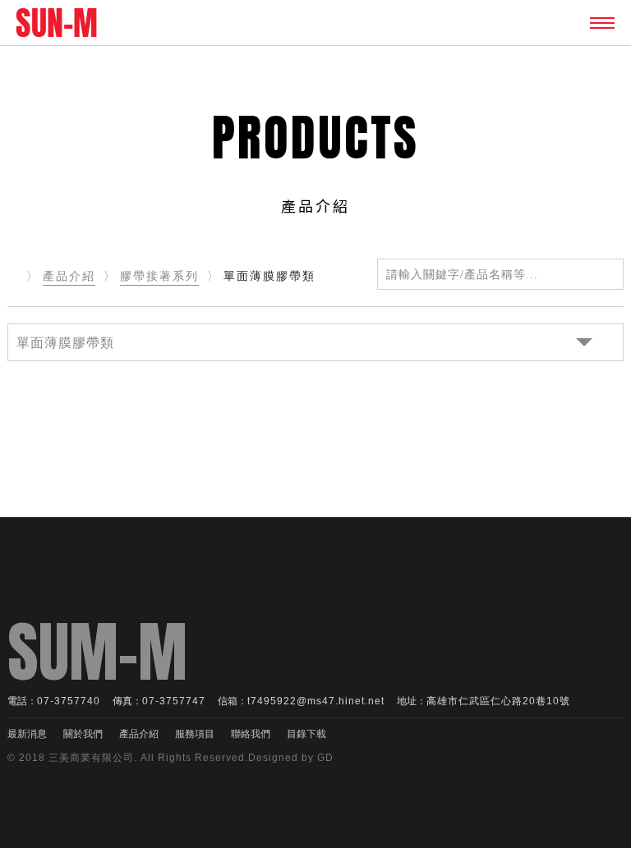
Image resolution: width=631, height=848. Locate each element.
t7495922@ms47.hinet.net (316, 701)
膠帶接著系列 (159, 275)
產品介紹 (69, 275)
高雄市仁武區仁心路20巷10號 (498, 701)
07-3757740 (68, 701)
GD (325, 757)
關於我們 (83, 734)
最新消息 (27, 734)
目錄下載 (306, 734)
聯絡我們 (250, 734)
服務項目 (194, 734)
